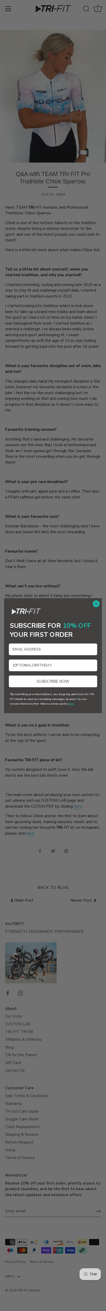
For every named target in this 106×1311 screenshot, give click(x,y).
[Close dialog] (96, 603)
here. (71, 703)
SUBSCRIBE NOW (53, 681)
